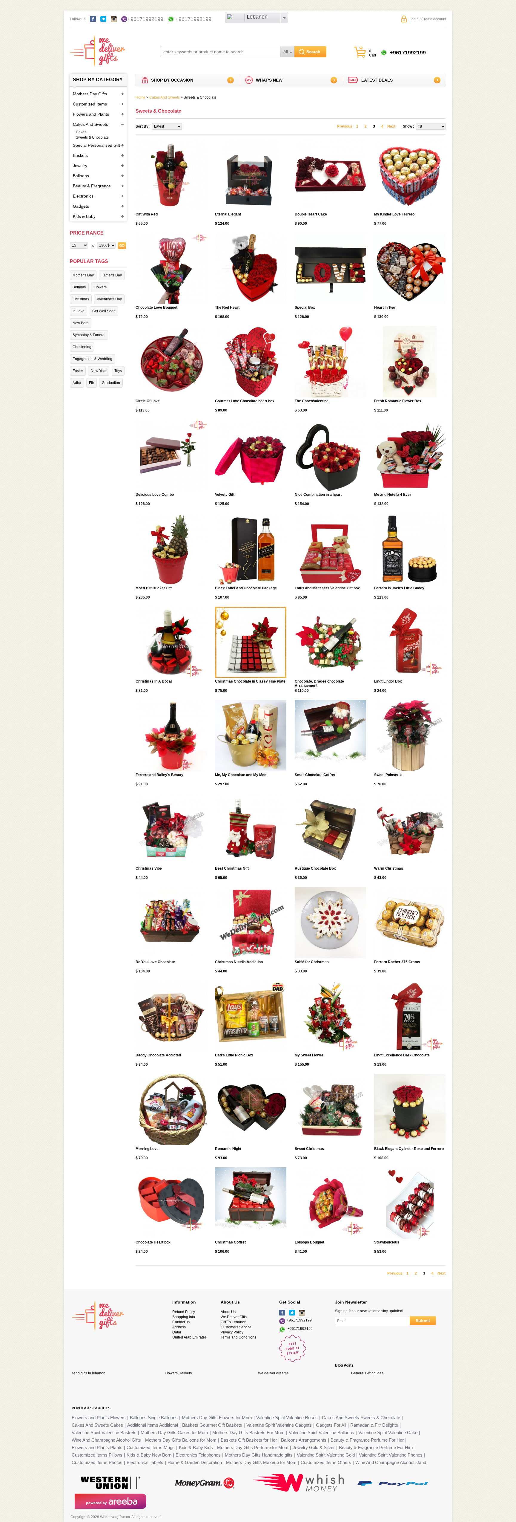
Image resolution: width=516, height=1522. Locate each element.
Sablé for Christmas (312, 962)
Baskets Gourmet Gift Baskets (212, 1425)
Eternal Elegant (228, 214)
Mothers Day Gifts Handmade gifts (259, 1454)
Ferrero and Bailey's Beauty (159, 775)
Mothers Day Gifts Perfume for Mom (252, 1447)
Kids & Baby (84, 216)
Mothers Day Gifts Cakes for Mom (174, 1432)
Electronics (83, 196)
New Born (81, 323)
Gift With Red (147, 214)
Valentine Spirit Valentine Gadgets (279, 1425)
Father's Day (112, 275)
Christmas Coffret (230, 1242)
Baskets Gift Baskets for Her (249, 1440)
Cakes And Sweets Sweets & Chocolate (361, 1417)
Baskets (80, 155)
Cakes (81, 132)
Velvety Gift (224, 494)
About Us (228, 1312)
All (285, 51)
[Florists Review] (292, 1361)
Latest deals (377, 80)
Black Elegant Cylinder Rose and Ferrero (409, 1149)
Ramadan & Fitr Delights (374, 1425)
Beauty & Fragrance (92, 185)
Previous (344, 126)
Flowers (100, 287)
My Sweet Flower (309, 1055)
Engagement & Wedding (92, 359)
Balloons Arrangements (303, 1440)
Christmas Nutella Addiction (239, 962)
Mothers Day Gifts (90, 93)
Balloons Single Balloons (154, 1417)
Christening (82, 347)
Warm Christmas (388, 868)
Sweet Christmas (309, 1149)
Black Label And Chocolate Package (246, 588)
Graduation (111, 383)
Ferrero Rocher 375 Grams (397, 962)
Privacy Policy (232, 1332)
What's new (269, 80)
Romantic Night (228, 1149)
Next (391, 126)
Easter (78, 371)
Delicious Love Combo (155, 494)
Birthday (79, 287)
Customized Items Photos (97, 1462)
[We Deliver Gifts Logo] (97, 48)
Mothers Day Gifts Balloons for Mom (180, 1440)
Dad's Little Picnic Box (234, 1055)
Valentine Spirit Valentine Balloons (321, 1432)
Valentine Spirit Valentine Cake (387, 1432)
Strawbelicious (386, 1242)
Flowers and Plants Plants (97, 1447)
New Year (99, 371)
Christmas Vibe (149, 868)
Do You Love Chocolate (155, 962)
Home (140, 97)
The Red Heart (227, 307)
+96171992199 (145, 19)
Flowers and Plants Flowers (99, 1417)
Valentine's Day (109, 299)
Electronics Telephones (198, 1454)
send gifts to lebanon (88, 1373)
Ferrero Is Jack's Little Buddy (399, 588)
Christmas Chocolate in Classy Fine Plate (250, 681)
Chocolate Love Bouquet (156, 307)
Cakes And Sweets (90, 124)
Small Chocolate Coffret (315, 775)
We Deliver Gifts (234, 1317)
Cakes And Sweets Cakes (97, 1425)
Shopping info (183, 1317)
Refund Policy (183, 1312)
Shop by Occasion (172, 80)
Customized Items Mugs (151, 1447)
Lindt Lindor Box (388, 681)
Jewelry (80, 165)
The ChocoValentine (311, 401)
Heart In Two (384, 307)
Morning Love (147, 1149)
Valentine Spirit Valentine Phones (391, 1454)
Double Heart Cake (311, 214)
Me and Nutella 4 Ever (392, 494)
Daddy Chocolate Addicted (158, 1055)
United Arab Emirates (189, 1337)
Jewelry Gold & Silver (314, 1447)
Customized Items (90, 104)
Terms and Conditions (238, 1337)
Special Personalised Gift (96, 145)
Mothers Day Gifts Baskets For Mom (248, 1432)
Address (179, 1327)
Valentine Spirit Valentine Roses (287, 1417)
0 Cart (372, 53)
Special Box (305, 307)
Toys (118, 371)
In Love (79, 311)
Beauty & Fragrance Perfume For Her (367, 1440)
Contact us (181, 1322)
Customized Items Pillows (97, 1454)
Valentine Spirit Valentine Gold (326, 1454)
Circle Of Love (148, 401)
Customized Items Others (326, 1462)
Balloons (81, 175)
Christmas (81, 299)
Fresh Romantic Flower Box (397, 401)
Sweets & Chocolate (92, 137)
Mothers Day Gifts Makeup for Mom (261, 1462)
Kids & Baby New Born (149, 1454)
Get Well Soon (104, 311)
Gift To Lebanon (233, 1322)
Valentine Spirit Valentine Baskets (104, 1432)
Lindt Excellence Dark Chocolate (402, 1055)
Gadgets (81, 206)
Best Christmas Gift (232, 868)
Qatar (176, 1332)
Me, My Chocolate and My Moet (241, 775)
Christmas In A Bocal (154, 681)
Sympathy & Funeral (89, 335)
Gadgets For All (331, 1425)
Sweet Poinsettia (388, 775)
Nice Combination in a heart (318, 494)
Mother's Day (83, 275)
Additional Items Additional (152, 1425)
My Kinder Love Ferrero (394, 214)
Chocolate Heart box (153, 1242)
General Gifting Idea (367, 1373)
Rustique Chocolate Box (315, 868)
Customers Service (236, 1327)
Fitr (91, 383)
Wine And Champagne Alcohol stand (390, 1462)
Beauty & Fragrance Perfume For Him (376, 1447)
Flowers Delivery (178, 1373)
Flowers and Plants (91, 114)
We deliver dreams (273, 1373)
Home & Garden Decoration (195, 1462)
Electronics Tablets (145, 1462)
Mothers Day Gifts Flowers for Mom (217, 1417)
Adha (77, 383)
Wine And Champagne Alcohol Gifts (106, 1440)
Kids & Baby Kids (196, 1447)
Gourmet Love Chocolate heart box (244, 401)
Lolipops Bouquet (309, 1242)
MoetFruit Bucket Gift (154, 588)
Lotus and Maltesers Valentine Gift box (327, 588)
